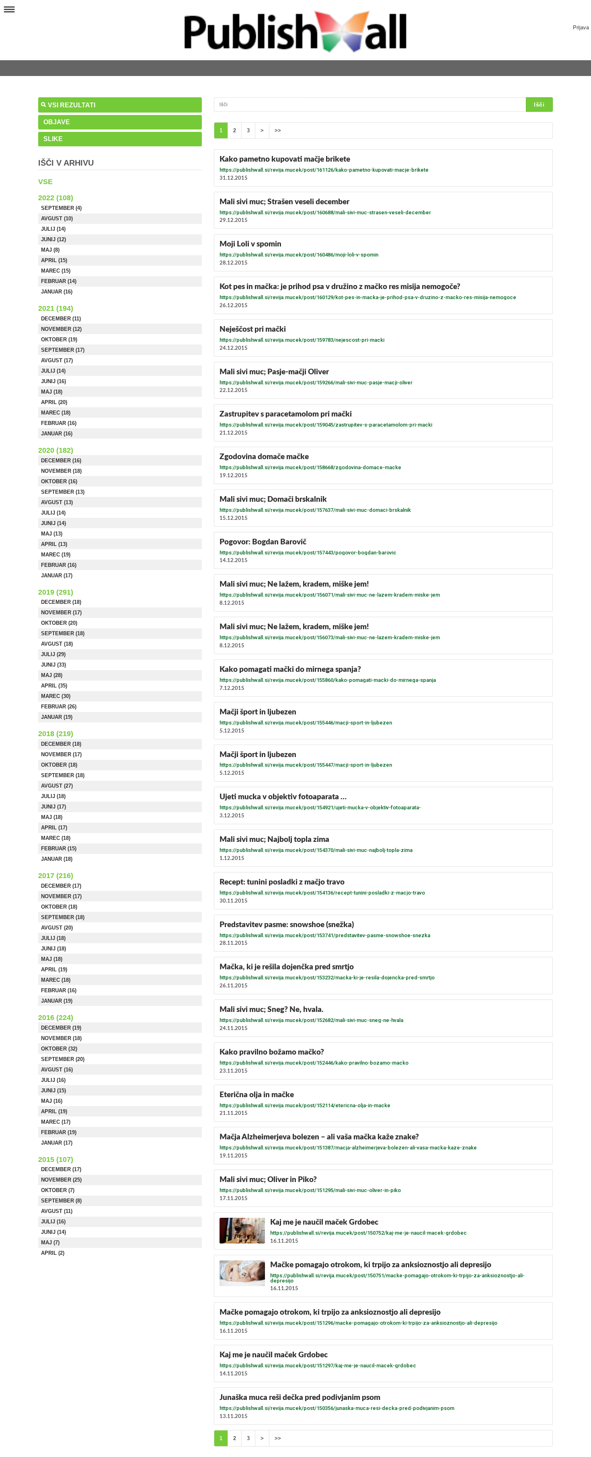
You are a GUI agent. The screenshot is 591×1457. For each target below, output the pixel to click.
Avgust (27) (57, 786)
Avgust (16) (57, 1070)
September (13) (62, 492)
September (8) (61, 1201)
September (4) (61, 208)
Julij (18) (53, 796)
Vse (45, 182)
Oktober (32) (59, 1049)
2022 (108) (55, 198)
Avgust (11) (56, 1211)
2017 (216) (55, 876)
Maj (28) (51, 675)
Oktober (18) (59, 765)
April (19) (54, 970)
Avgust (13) (57, 502)
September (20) (62, 1059)
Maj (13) (51, 534)
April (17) (54, 828)
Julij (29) (53, 654)
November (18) (61, 471)
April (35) (54, 686)
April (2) (52, 1253)
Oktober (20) (59, 623)
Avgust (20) (57, 928)
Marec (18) (55, 413)
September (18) (62, 633)
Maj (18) (51, 392)
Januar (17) (56, 576)
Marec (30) (55, 696)
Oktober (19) (59, 340)
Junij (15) (53, 1091)
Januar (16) (56, 292)
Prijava (581, 27)
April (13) (54, 544)
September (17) (62, 350)
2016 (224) (55, 1018)
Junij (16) (53, 381)
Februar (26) (58, 707)
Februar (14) (58, 281)
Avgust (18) (57, 644)
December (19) (61, 1028)
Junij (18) (53, 949)
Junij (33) (53, 665)
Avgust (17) (57, 360)
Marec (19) (55, 555)
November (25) (61, 1180)
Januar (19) (56, 717)
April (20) (54, 402)
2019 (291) (55, 592)
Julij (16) (53, 1080)
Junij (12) (53, 239)
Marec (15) (55, 271)
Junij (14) (53, 523)
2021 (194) (55, 308)
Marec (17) (55, 1122)
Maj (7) (50, 1242)
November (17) (61, 612)
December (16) (61, 461)
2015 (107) (55, 1159)
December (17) (61, 886)
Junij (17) (53, 807)
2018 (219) (55, 734)
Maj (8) (50, 250)
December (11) (61, 319)
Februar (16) (58, 423)
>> (278, 130)
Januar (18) (56, 859)
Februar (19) (58, 1132)
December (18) (61, 602)
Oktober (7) (57, 1190)
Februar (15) (58, 848)
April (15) (54, 260)
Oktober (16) (59, 481)
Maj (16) (51, 1101)
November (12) (61, 329)
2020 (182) (55, 450)
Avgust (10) (57, 218)
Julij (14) (53, 229)
